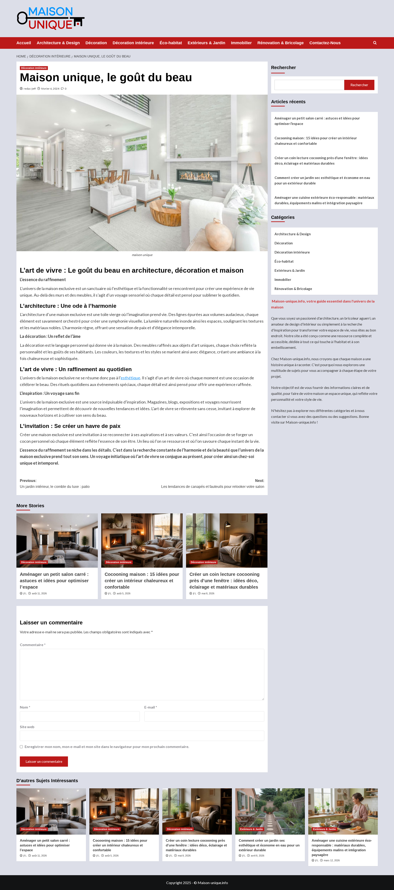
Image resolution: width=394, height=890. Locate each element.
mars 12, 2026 (332, 860)
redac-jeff (30, 88)
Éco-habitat (171, 43)
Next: (212, 484)
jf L (25, 593)
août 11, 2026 (39, 593)
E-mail (150, 707)
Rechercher (283, 67)
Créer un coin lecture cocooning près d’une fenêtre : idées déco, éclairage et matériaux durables (224, 581)
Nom (25, 707)
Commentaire (33, 644)
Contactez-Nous (325, 43)
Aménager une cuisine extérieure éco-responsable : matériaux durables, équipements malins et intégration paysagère (324, 200)
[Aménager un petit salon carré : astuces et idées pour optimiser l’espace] (57, 540)
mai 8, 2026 (208, 593)
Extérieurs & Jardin (206, 43)
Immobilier (241, 43)
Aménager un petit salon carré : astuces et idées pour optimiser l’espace (54, 581)
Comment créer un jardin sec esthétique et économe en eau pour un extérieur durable (322, 180)
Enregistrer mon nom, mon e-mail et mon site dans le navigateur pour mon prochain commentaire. (107, 746)
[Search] (375, 43)
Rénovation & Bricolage (280, 43)
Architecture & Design (58, 43)
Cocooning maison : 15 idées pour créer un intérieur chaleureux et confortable (142, 581)
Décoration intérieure (133, 43)
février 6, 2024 (50, 88)
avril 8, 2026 (257, 855)
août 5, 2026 (123, 593)
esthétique (130, 377)
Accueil (23, 43)
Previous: (55, 484)
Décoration (96, 43)
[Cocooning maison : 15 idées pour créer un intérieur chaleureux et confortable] (142, 540)
